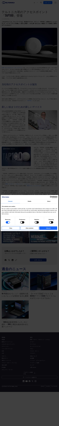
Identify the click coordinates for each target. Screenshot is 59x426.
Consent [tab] (10, 201)
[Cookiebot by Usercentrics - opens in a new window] (51, 197)
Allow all (48, 228)
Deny (10, 228)
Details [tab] (29, 201)
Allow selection (29, 228)
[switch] (22, 222)
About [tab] (48, 201)
